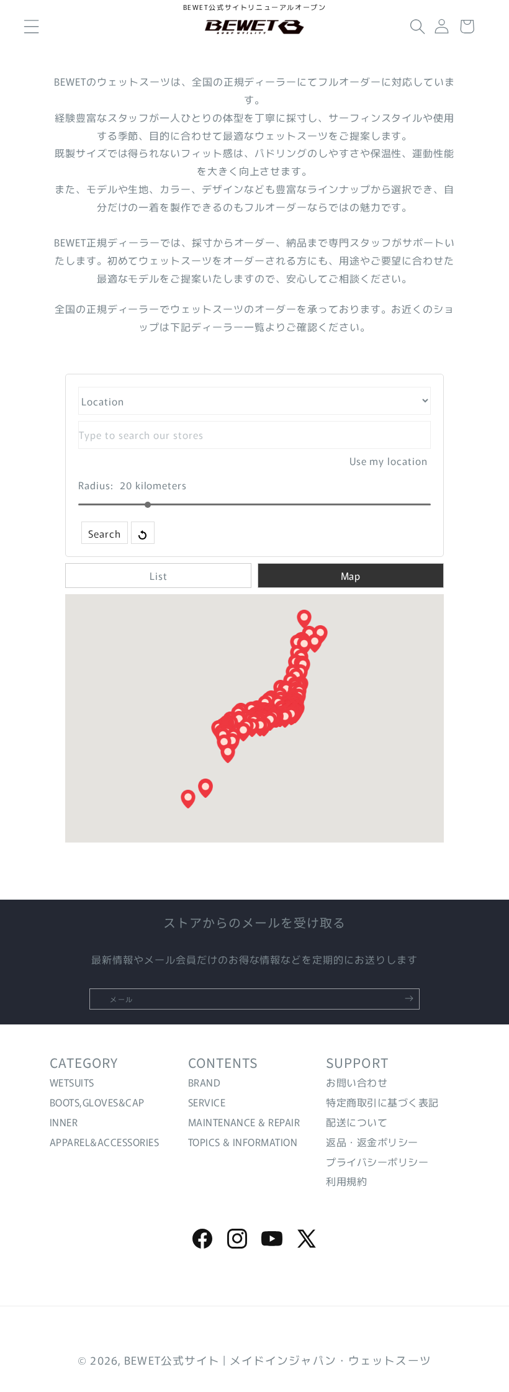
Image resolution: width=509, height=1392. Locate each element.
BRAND (204, 1082)
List (159, 575)
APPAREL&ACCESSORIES (104, 1141)
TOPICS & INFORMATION (243, 1141)
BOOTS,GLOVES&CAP (97, 1102)
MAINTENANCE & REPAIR (244, 1121)
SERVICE (206, 1102)
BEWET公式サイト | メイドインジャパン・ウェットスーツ (277, 1360)
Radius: (96, 484)
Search (104, 533)
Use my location (388, 460)
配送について (356, 1121)
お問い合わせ (356, 1082)
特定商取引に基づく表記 (382, 1102)
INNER (64, 1121)
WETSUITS (72, 1082)
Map (351, 575)
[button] (418, 27)
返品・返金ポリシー (372, 1141)
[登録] (409, 998)
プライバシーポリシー (377, 1161)
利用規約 (346, 1180)
